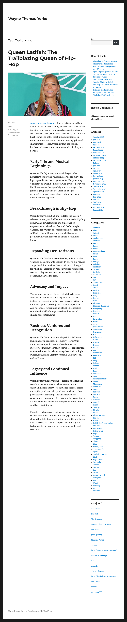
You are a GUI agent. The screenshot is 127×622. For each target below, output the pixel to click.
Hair (95, 335)
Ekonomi (96, 303)
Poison (96, 418)
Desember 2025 (99, 153)
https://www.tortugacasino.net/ (104, 550)
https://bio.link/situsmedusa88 (103, 576)
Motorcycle (97, 384)
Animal (96, 233)
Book (95, 256)
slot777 (94, 545)
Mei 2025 (96, 168)
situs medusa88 (97, 571)
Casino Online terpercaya (101, 524)
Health (95, 340)
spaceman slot (99, 449)
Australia (96, 241)
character (97, 275)
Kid (94, 358)
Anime (95, 236)
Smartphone (98, 447)
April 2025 (97, 171)
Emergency (97, 309)
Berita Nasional (99, 251)
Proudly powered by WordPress (40, 611)
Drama (95, 298)
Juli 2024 (96, 194)
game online (98, 327)
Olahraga (96, 407)
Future (95, 322)
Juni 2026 (97, 142)
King (95, 361)
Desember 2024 (99, 181)
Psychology (97, 428)
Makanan (97, 374)
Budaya (96, 262)
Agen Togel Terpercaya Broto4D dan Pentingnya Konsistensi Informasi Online (105, 74)
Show (95, 441)
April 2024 (97, 202)
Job (94, 350)
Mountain (97, 387)
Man (95, 376)
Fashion (96, 311)
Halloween (97, 337)
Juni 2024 (97, 197)
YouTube (96, 491)
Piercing (96, 410)
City (94, 280)
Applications (98, 238)
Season (96, 436)
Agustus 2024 (98, 192)
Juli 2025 (96, 163)
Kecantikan (97, 353)
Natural (96, 402)
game (95, 324)
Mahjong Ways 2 (97, 540)
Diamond (96, 293)
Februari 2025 (98, 176)
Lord (95, 368)
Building (96, 264)
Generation (97, 332)
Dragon (96, 296)
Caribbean (97, 267)
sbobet (93, 587)
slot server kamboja (99, 556)
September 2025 (99, 160)
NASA (95, 397)
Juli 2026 (96, 140)
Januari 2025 (98, 179)
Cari (92, 39)
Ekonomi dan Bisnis (101, 306)
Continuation (98, 282)
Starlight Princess (100, 454)
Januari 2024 (98, 210)
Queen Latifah (14, 132)
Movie (95, 389)
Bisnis (95, 254)
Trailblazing (13, 135)
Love (95, 371)
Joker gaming (96, 535)
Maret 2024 (97, 205)
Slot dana (94, 530)
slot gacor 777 (96, 592)
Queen (19, 130)
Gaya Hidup (97, 329)
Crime (95, 288)
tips (94, 470)
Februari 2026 (98, 147)
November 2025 (99, 155)
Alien (95, 230)
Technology (98, 462)
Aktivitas (96, 228)
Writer (95, 488)
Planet (95, 413)
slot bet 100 (95, 509)
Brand (95, 259)
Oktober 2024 (98, 187)
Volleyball (97, 478)
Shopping (97, 439)
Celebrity (12, 126)
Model (95, 381)
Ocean (95, 405)
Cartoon (96, 269)
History (96, 342)
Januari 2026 (98, 150)
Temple (96, 465)
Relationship (98, 431)
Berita (95, 249)
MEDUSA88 (95, 582)
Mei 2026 (97, 145)
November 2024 (99, 184)
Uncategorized (99, 475)
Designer (96, 290)
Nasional (96, 400)
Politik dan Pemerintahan (103, 423)
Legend (96, 366)
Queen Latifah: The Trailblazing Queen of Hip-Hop (42, 58)
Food (95, 316)
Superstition (98, 460)
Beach (95, 243)
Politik (95, 421)
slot (92, 561)
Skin (95, 444)
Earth (95, 301)
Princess (96, 426)
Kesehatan (97, 355)
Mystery (96, 394)
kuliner (96, 363)
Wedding (96, 486)
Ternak (96, 467)
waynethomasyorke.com (42, 123)
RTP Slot (94, 514)
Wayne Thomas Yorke (27, 18)
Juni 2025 (97, 166)
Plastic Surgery (99, 415)
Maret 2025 (97, 173)
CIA (94, 277)
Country (96, 285)
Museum (96, 392)
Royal (95, 434)
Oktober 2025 (98, 158)
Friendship (97, 319)
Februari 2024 (98, 207)
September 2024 (99, 189)
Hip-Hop (11, 130)
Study (95, 457)
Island (95, 348)
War (94, 480)
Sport (95, 452)
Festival (96, 314)
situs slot (94, 566)
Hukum (96, 345)
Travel (95, 473)
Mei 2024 (96, 200)
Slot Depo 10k (96, 519)
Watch (95, 483)
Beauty (95, 246)
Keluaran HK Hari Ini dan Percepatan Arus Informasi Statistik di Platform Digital (103, 92)
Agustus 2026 (98, 137)
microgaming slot (100, 379)
